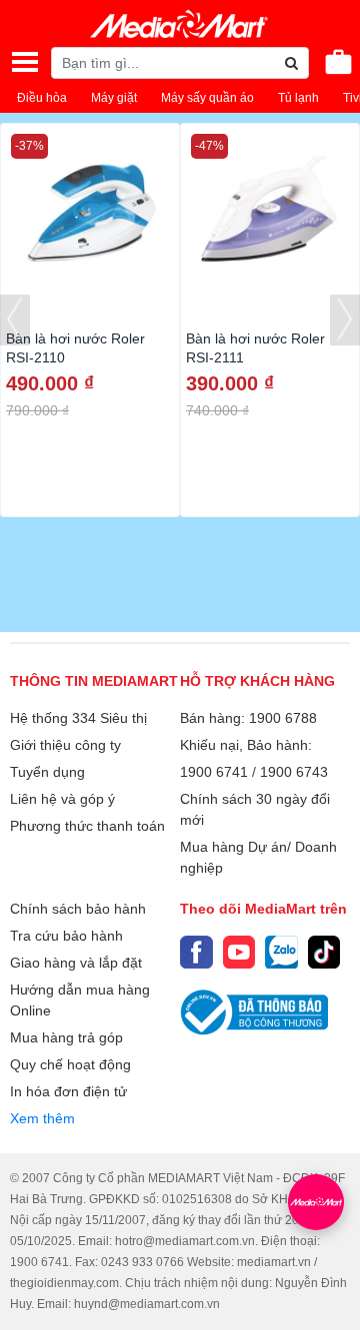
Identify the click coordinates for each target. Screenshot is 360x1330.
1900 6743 (294, 772)
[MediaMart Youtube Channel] (239, 952)
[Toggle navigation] (25, 62)
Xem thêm (42, 1118)
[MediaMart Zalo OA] (281, 952)
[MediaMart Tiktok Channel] (324, 952)
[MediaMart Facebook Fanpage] (196, 952)
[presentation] (15, 320)
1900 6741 (214, 772)
